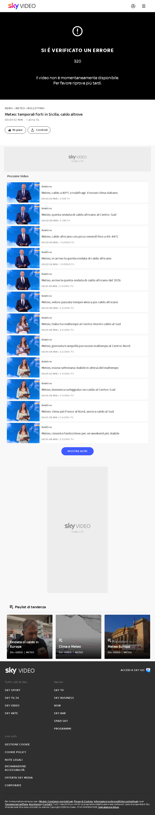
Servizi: (59, 682)
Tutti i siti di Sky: (16, 682)
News (9, 108)
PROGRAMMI (62, 728)
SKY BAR (60, 713)
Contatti (47, 804)
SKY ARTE (11, 713)
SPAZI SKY (61, 720)
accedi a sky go (133, 670)
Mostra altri (77, 451)
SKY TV (59, 690)
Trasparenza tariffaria (16, 804)
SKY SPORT (12, 690)
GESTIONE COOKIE (17, 744)
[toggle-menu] (143, 6)
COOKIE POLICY (15, 752)
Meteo (20, 108)
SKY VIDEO (12, 705)
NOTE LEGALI (14, 759)
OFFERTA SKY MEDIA (19, 777)
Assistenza (35, 804)
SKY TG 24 (12, 697)
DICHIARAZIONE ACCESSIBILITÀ (15, 768)
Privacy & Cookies (83, 801)
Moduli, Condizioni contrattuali (56, 801)
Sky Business (64, 697)
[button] (15, 130)
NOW (57, 705)
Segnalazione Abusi (108, 807)
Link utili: (11, 736)
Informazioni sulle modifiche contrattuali (116, 801)
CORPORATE (13, 785)
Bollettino (36, 108)
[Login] (133, 6)
